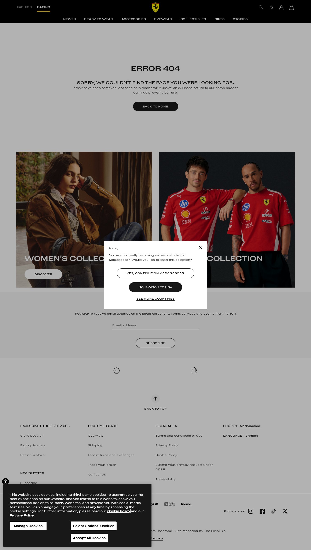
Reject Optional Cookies (93, 525)
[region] (77, 515)
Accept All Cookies (89, 537)
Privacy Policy (22, 515)
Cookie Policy (118, 511)
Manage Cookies (28, 525)
